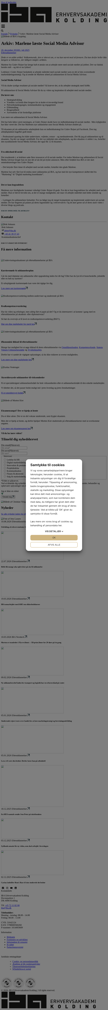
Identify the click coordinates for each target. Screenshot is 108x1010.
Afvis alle (54, 544)
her (60, 525)
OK (54, 537)
